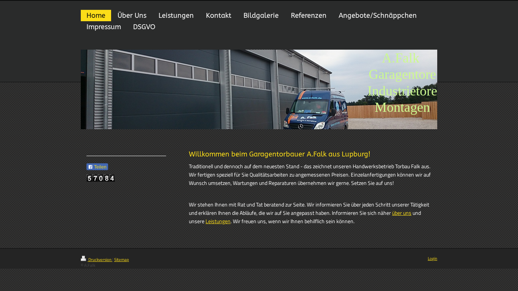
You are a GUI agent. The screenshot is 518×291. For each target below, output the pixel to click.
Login (432, 258)
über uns (401, 213)
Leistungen (218, 221)
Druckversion (100, 260)
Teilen (100, 167)
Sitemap (121, 260)
